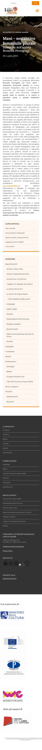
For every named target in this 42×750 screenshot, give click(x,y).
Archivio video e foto (14, 269)
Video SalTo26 (10, 228)
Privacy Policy (7, 551)
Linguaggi (10, 304)
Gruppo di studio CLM (15, 377)
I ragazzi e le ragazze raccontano (19, 284)
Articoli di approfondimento (17, 274)
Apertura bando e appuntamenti (17, 237)
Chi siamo (6, 430)
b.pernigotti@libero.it (11, 186)
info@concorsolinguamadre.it (13, 546)
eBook (9, 371)
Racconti (10, 402)
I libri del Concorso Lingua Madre (19, 382)
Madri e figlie (11, 309)
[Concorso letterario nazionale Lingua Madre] (11, 14)
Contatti (6, 444)
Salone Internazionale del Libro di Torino (17, 512)
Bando (5, 439)
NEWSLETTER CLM (9, 579)
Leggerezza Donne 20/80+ (14, 242)
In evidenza (10, 351)
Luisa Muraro (9, 246)
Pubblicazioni (10, 362)
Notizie (8, 356)
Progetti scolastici (13, 324)
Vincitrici (8, 392)
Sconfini (9, 341)
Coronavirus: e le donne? (16, 279)
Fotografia (9, 347)
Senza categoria (11, 387)
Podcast (9, 314)
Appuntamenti (11, 264)
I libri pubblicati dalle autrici (19, 299)
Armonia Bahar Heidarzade (15, 233)
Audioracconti (12, 397)
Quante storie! (12, 329)
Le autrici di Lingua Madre (17, 294)
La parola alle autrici (14, 289)
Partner (5, 448)
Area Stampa (7, 453)
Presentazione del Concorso (17, 319)
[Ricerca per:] (20, 3)
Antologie (10, 366)
